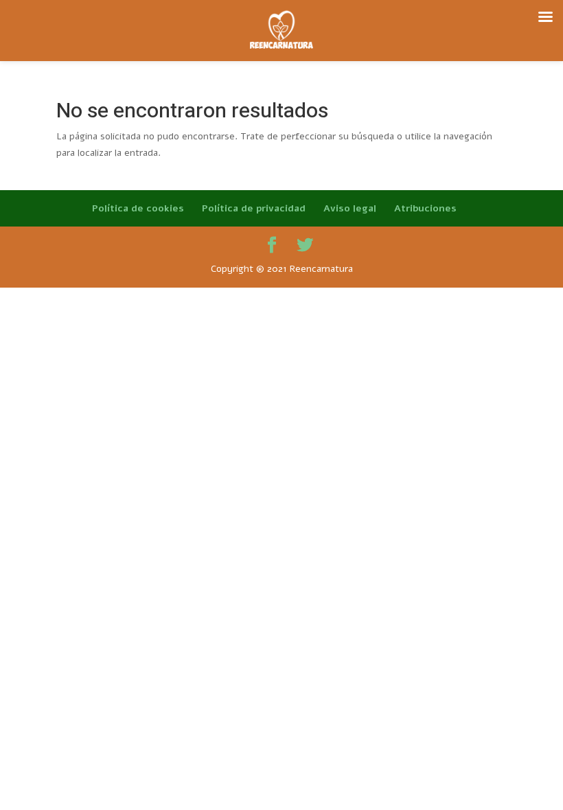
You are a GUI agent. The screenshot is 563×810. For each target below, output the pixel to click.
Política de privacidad (254, 208)
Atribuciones (425, 208)
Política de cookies (138, 208)
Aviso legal (349, 208)
